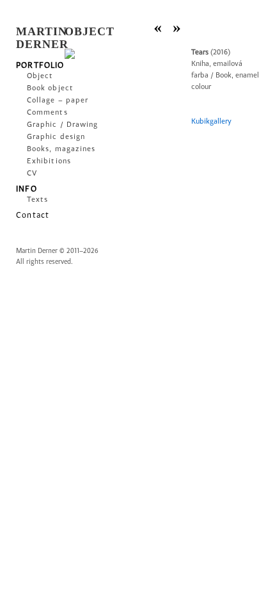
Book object (41, 88)
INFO (26, 189)
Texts (37, 200)
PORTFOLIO (35, 65)
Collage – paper (41, 100)
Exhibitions (41, 161)
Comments (41, 113)
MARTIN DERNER (42, 38)
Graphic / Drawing (41, 125)
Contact (32, 215)
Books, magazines (41, 149)
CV (32, 173)
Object (40, 76)
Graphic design (41, 137)
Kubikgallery (211, 122)
